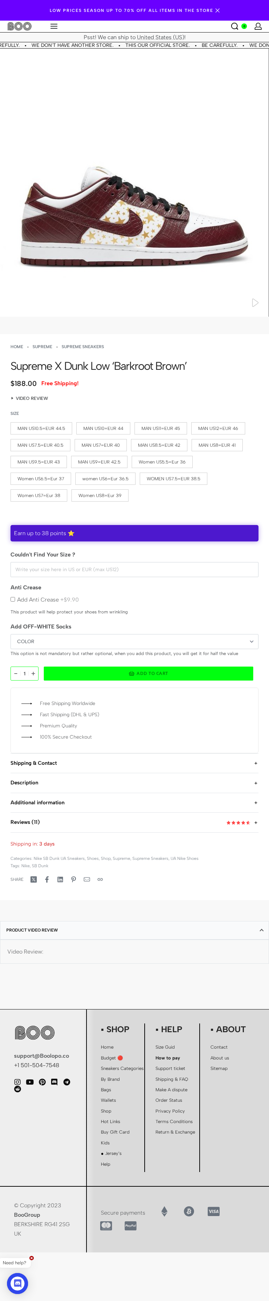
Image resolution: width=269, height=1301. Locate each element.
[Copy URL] (100, 879)
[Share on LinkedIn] (60, 879)
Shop (106, 858)
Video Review (32, 398)
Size (15, 413)
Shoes (93, 858)
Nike (25, 865)
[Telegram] (66, 1082)
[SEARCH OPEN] (235, 26)
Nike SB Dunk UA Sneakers (59, 858)
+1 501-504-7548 (36, 1065)
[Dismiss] (217, 10)
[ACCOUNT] (258, 26)
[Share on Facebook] (47, 879)
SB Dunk (40, 865)
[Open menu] (54, 26)
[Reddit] (17, 1089)
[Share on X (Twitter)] (33, 879)
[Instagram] (17, 1082)
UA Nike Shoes (185, 858)
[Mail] (87, 879)
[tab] (134, 930)
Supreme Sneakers (83, 346)
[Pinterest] (42, 1082)
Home (17, 346)
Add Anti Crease (48, 599)
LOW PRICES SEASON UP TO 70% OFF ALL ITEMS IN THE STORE (131, 10)
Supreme (42, 346)
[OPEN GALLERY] (134, 183)
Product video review (32, 930)
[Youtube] (29, 1082)
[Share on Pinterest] (73, 879)
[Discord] (54, 1082)
